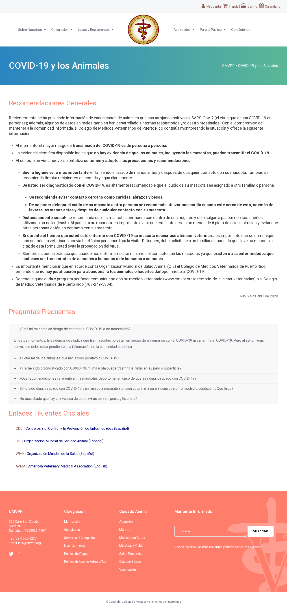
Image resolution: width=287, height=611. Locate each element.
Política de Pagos (76, 554)
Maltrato (125, 529)
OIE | (59, 441)
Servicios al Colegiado (79, 538)
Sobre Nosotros (30, 30)
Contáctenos (240, 30)
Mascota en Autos (132, 538)
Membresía (72, 521)
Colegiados (72, 529)
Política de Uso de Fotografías (85, 561)
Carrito (252, 6)
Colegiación (60, 30)
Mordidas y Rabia (131, 545)
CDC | (72, 428)
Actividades (182, 30)
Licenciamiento (75, 545)
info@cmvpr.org (29, 543)
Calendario (272, 6)
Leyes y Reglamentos (94, 30)
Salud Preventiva (131, 554)
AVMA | (61, 466)
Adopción (126, 521)
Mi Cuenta (213, 6)
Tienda (233, 6)
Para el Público (211, 30)
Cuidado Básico (130, 561)
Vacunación (127, 569)
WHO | (55, 454)
